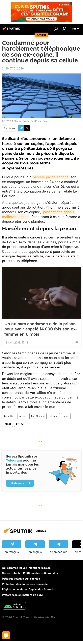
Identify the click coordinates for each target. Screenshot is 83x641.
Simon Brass (22, 120)
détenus (20, 423)
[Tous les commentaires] (6, 635)
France (7, 423)
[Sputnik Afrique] (12, 30)
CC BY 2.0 (7, 120)
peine (66, 416)
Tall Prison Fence (40, 120)
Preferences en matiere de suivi (22, 595)
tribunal (54, 416)
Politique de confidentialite (40, 573)
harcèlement (38, 416)
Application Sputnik (41, 589)
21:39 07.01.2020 (13, 68)
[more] (76, 342)
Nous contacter (12, 573)
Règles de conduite (14, 589)
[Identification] (56, 28)
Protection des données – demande (25, 584)
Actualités (9, 416)
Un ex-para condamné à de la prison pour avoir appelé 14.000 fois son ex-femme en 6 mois (40, 329)
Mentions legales (40, 568)
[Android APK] (14, 606)
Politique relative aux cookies (21, 578)
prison (22, 416)
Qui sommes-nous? (14, 568)
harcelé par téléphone (50, 177)
